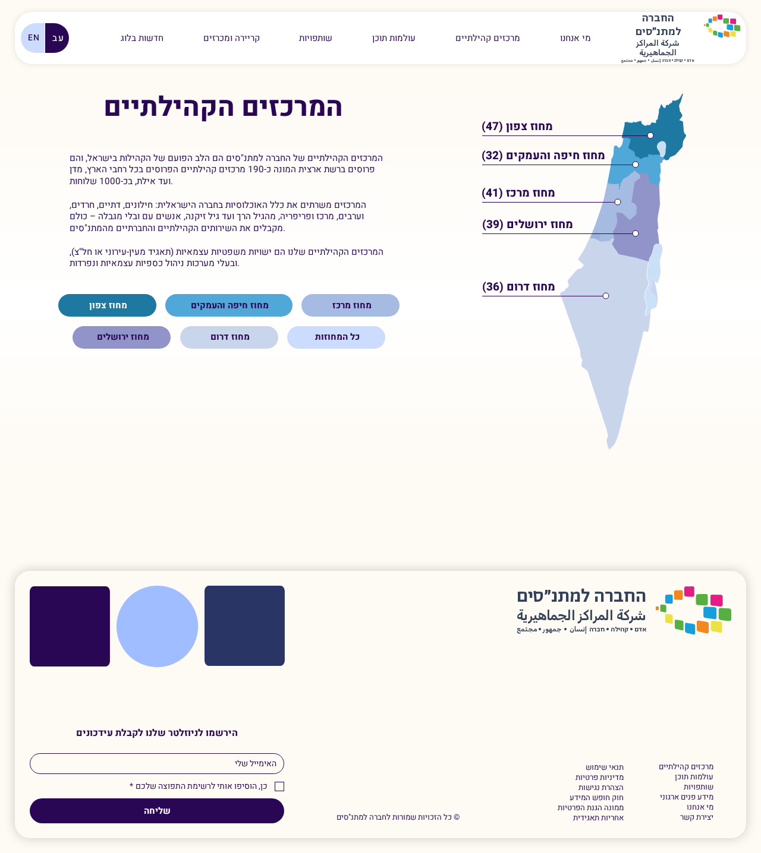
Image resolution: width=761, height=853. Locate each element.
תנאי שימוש (604, 768)
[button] (231, 38)
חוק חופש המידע (596, 798)
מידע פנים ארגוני (686, 797)
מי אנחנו (700, 808)
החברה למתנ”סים (581, 596)
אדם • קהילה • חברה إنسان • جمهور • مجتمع (657, 61)
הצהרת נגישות (600, 788)
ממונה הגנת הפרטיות (590, 808)
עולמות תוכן (694, 777)
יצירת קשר (696, 818)
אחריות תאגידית (598, 818)
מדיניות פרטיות (599, 778)
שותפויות (698, 787)
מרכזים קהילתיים (686, 767)
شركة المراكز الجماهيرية (658, 48)
